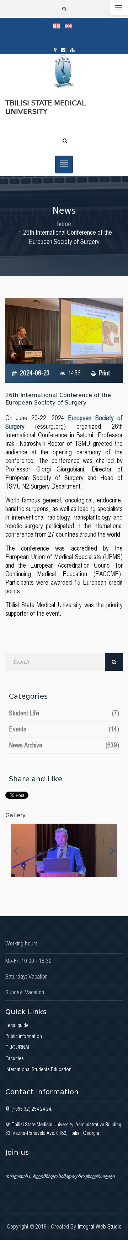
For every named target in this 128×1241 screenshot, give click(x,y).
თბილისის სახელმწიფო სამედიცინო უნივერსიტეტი (59, 1176)
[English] (70, 25)
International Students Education (38, 1069)
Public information (23, 1036)
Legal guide (16, 1025)
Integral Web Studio (100, 1226)
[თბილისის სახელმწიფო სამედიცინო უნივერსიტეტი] (64, 850)
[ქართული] (59, 25)
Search (114, 662)
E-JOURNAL (18, 1047)
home (64, 224)
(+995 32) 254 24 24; (31, 1109)
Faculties (14, 1058)
